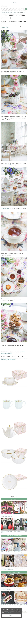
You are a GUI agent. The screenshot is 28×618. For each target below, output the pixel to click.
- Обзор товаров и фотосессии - (14, 535)
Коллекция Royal (5, 298)
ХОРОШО (11, 615)
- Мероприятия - (14, 499)
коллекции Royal (9, 164)
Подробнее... (8, 612)
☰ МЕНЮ (4, 6)
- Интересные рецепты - (14, 572)
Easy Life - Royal (4, 27)
